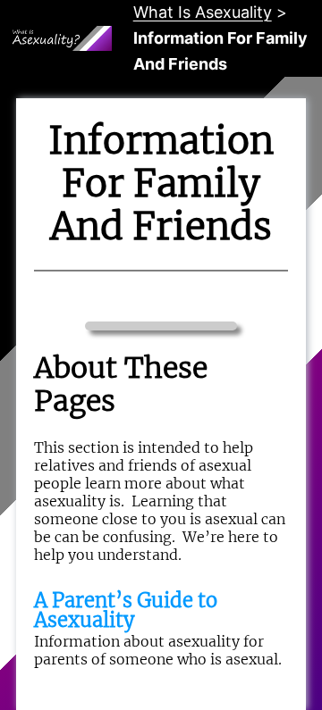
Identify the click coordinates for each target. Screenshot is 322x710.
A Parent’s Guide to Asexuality (125, 610)
